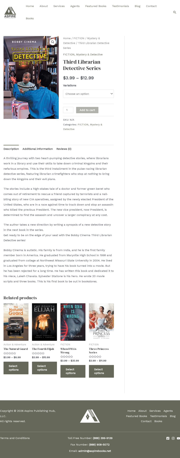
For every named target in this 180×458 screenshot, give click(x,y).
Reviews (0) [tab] (63, 148)
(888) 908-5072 (99, 444)
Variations (69, 85)
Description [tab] (11, 148)
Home (30, 6)
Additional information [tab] (37, 148)
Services (59, 6)
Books (30, 18)
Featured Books (95, 6)
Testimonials (120, 6)
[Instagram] (173, 438)
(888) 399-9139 (102, 438)
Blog (137, 6)
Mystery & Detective (89, 54)
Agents (75, 6)
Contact (151, 6)
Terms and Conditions (15, 438)
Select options (14, 367)
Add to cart (87, 110)
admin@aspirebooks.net (94, 451)
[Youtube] (178, 438)
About (44, 6)
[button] (53, 42)
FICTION (78, 38)
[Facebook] (167, 438)
